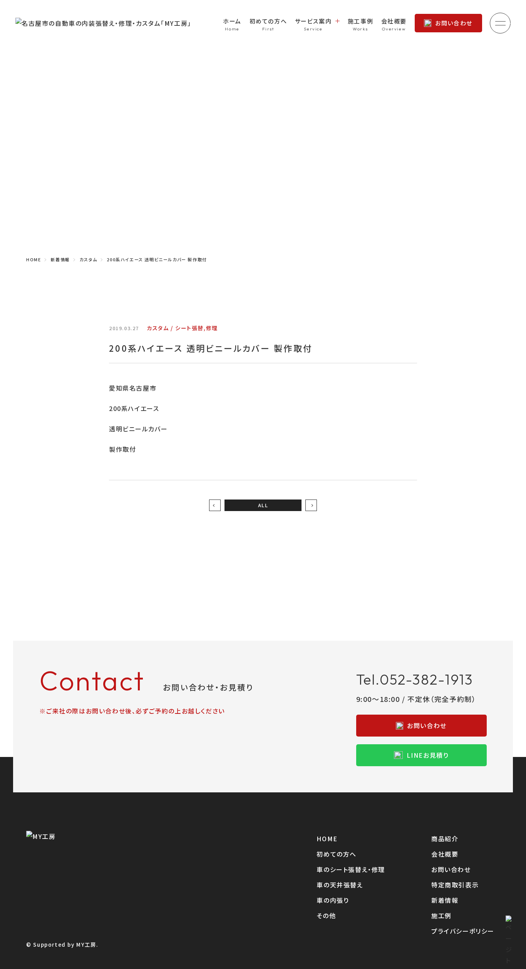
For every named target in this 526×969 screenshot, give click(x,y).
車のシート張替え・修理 (351, 869)
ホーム (232, 21)
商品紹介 (444, 838)
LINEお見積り (428, 755)
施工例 (441, 915)
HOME (327, 838)
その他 (326, 915)
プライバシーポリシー (462, 931)
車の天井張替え (340, 884)
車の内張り (333, 900)
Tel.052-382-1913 (415, 679)
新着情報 (444, 900)
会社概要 (394, 21)
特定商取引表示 (455, 884)
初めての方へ (268, 21)
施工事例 (360, 21)
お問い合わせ (453, 23)
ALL (263, 505)
